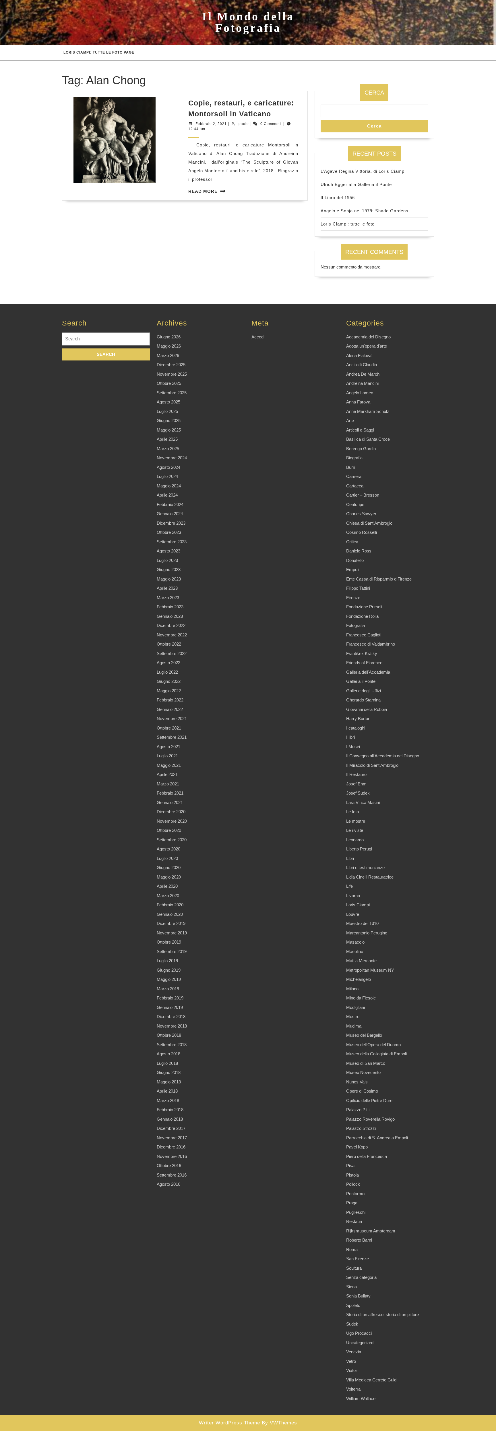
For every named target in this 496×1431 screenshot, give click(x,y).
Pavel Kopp (357, 1146)
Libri (350, 858)
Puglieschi (355, 1212)
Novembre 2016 (172, 1156)
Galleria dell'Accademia (368, 672)
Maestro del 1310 (362, 923)
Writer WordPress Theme (229, 1423)
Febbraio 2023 (170, 606)
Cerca (374, 92)
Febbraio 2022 (170, 699)
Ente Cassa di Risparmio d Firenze (379, 579)
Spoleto (353, 1305)
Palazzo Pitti (357, 1109)
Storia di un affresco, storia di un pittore (382, 1314)
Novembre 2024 (172, 457)
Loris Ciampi (358, 904)
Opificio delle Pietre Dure (369, 1100)
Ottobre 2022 (169, 644)
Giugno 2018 (169, 1072)
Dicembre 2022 (171, 625)
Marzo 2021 (168, 783)
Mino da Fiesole (361, 997)
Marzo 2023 (168, 597)
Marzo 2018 (168, 1100)
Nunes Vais (357, 1081)
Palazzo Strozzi (361, 1128)
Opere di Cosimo (362, 1091)
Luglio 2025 (167, 411)
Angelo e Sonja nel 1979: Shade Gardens (364, 210)
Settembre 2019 (172, 951)
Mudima (353, 1026)
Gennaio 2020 (170, 914)
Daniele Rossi (359, 550)
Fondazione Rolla (362, 616)
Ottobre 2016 (169, 1165)
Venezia (353, 1351)
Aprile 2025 (167, 439)
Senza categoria (361, 1277)
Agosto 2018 (168, 1053)
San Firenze (357, 1258)
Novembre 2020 (172, 821)
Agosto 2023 (168, 550)
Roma (352, 1249)
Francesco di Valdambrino (370, 644)
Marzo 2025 (168, 448)
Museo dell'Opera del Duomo (373, 1044)
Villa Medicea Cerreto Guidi (371, 1379)
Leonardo (355, 839)
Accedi (257, 336)
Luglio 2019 (167, 960)
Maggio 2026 (169, 346)
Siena (351, 1286)
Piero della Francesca (366, 1156)
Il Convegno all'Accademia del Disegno (382, 755)
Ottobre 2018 (169, 1035)
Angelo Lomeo (359, 392)
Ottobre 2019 (169, 942)
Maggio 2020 (169, 877)
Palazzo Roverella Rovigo (370, 1119)
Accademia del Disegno (368, 336)
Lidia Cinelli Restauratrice (370, 877)
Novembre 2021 (172, 718)
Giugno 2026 (169, 336)
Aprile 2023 (167, 588)
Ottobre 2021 (169, 728)
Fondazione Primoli (364, 606)
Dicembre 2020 (171, 811)
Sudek (352, 1324)
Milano (352, 988)
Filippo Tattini (358, 588)
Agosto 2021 (168, 746)
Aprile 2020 (167, 886)
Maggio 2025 (169, 430)
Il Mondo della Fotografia (248, 22)
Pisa (350, 1165)
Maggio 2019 (169, 979)
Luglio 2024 (167, 476)
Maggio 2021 (169, 765)
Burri (350, 467)
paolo (244, 124)
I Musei (353, 746)
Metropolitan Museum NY (370, 970)
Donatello (355, 560)
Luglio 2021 (167, 755)
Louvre (352, 914)
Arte (350, 420)
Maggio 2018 (169, 1081)
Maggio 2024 (169, 485)
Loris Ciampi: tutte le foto (348, 223)
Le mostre (355, 821)
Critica (352, 541)
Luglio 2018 (167, 1063)
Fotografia (355, 625)
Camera (353, 476)
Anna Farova (358, 401)
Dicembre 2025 (171, 364)
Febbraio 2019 (170, 997)
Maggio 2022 (169, 690)
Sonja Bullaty (358, 1295)
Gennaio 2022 (170, 709)
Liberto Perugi (359, 848)
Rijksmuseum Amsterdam (370, 1230)
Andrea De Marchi (363, 374)
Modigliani (355, 1007)
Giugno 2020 (169, 867)
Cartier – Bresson (362, 495)
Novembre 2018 (172, 1026)
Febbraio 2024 (170, 504)
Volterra (353, 1389)
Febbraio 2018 (170, 1109)
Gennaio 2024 (170, 513)
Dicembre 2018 (171, 1016)
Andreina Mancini (362, 383)
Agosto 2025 (168, 401)
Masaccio (355, 942)
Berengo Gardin (361, 448)
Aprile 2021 (167, 774)
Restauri (354, 1221)
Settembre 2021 (172, 737)
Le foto (352, 811)
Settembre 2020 (172, 839)
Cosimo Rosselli (361, 532)
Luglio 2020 (167, 858)
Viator (351, 1370)
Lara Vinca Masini (363, 802)
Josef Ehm (356, 783)
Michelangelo (358, 979)
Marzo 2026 (168, 355)
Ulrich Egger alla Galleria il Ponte (356, 184)
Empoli (352, 569)
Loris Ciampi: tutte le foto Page (98, 52)
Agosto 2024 (168, 467)
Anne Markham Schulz (367, 411)
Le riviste (354, 830)
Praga (351, 1202)
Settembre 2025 (172, 392)
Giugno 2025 (169, 420)
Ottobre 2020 (169, 830)
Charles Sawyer (361, 513)
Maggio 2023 (169, 579)
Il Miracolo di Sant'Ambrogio (372, 765)
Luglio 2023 (167, 560)
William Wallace (360, 1398)
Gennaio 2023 (170, 616)
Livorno (353, 895)
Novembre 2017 (172, 1137)
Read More (203, 191)
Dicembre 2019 (171, 923)
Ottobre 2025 (169, 383)
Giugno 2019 (169, 970)
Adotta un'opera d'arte (366, 346)
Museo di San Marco (365, 1063)
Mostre (352, 1016)
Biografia (354, 457)
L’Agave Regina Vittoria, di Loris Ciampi (363, 171)
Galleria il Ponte (360, 681)
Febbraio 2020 (170, 904)
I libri (350, 737)
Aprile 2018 (167, 1091)
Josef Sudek (358, 793)
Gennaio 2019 (170, 1007)
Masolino (354, 951)
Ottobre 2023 (169, 532)
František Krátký (361, 653)
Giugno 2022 (169, 681)
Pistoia (352, 1175)
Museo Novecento (363, 1072)
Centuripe (355, 504)
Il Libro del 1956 (338, 197)
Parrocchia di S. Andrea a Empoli (377, 1137)
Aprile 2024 (167, 495)
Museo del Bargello (364, 1035)
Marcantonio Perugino (366, 932)
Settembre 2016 (172, 1175)
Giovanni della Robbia (366, 709)
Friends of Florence (364, 662)
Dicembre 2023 (171, 523)
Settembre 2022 (172, 653)
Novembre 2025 (172, 374)
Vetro (351, 1361)
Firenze (353, 597)
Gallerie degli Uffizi (363, 690)
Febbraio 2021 (170, 793)
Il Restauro (356, 774)
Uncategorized (359, 1342)
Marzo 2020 (168, 895)
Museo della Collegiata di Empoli (376, 1053)
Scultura (354, 1268)
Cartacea (354, 485)
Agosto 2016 (168, 1184)
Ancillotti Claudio (361, 364)
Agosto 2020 (168, 848)
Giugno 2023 (169, 569)
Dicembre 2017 (171, 1128)
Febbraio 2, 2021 (211, 124)
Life (349, 886)
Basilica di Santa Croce (368, 439)
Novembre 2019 (172, 932)
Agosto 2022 (168, 662)
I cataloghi (355, 728)
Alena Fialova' (359, 355)
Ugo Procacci (359, 1333)
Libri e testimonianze (365, 867)
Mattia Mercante (361, 960)
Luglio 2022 (167, 672)
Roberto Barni (359, 1240)
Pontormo (355, 1193)
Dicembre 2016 (171, 1146)
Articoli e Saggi (360, 430)
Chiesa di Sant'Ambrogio (369, 523)
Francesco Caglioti (363, 634)
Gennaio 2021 (170, 802)
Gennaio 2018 (170, 1119)
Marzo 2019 (168, 988)
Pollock (353, 1184)
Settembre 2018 (172, 1044)
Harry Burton (358, 718)
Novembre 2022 (172, 634)
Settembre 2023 (172, 541)
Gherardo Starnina (363, 699)
